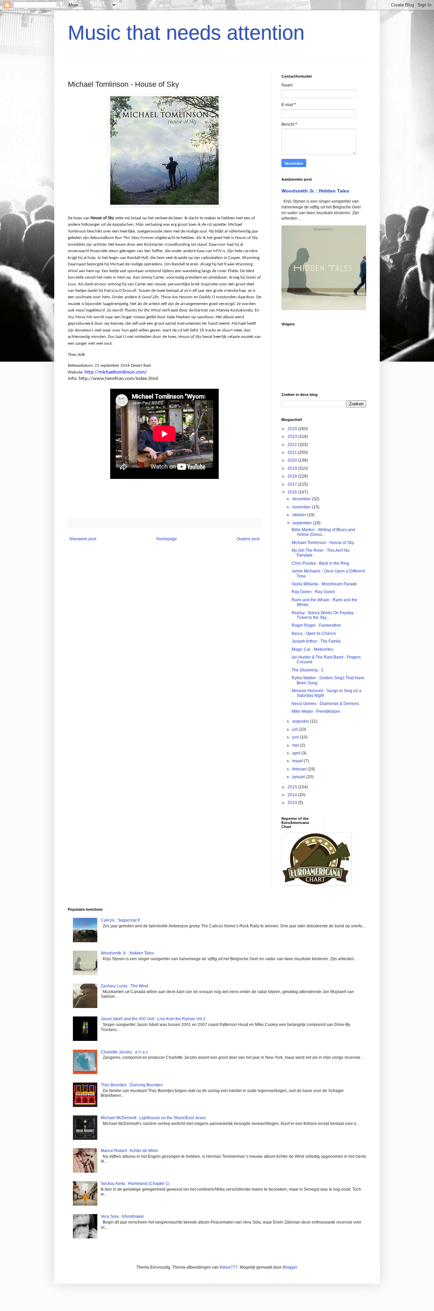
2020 (293, 460)
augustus (301, 721)
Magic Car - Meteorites (312, 649)
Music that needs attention (186, 32)
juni (296, 737)
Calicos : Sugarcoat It (120, 920)
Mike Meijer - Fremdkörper (316, 711)
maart (298, 761)
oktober (299, 514)
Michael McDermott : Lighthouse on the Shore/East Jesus (153, 1117)
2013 (293, 802)
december (302, 499)
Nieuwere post (83, 539)
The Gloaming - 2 (307, 670)
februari (300, 769)
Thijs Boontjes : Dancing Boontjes (132, 1085)
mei (296, 745)
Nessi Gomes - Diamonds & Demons (325, 703)
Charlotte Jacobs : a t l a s (124, 1052)
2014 (293, 794)
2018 (293, 476)
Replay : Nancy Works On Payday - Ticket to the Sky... (324, 615)
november (302, 507)
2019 (293, 468)
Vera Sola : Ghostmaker (122, 1216)
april (296, 753)
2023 (293, 436)
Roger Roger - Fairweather (316, 625)
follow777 (229, 1267)
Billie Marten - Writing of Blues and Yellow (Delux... (323, 532)
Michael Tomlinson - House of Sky (323, 542)
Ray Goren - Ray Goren (313, 591)
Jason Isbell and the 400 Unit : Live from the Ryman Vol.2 (153, 1018)
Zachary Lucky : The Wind (124, 986)
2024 (293, 428)
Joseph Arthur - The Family (316, 641)
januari (299, 776)
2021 (293, 452)
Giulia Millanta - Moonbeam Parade (324, 584)
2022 (293, 444)
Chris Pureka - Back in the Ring (320, 563)
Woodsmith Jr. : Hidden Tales (315, 191)
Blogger (290, 1267)
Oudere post (248, 539)
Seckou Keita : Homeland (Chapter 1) (135, 1183)
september (302, 523)
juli (295, 729)
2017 (293, 484)
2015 (293, 787)
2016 (293, 492)
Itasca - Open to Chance (314, 633)
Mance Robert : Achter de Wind (129, 1150)
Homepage (166, 539)
